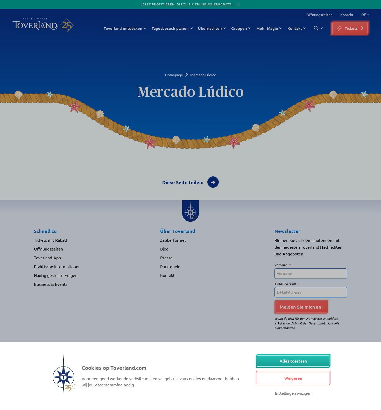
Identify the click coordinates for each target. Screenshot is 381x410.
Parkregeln (170, 266)
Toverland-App (47, 257)
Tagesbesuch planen (170, 28)
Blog (164, 248)
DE (362, 14)
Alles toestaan (293, 361)
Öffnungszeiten (319, 14)
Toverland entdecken (123, 28)
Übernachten (210, 28)
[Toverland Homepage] (35, 25)
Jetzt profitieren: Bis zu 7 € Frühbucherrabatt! (187, 4)
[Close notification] (238, 4)
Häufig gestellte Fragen (55, 275)
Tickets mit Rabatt (50, 239)
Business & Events (50, 284)
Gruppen (239, 28)
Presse (166, 257)
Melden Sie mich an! (301, 307)
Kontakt (347, 14)
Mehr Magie (267, 28)
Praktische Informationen (57, 266)
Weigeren (293, 378)
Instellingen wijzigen (293, 393)
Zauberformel (173, 239)
